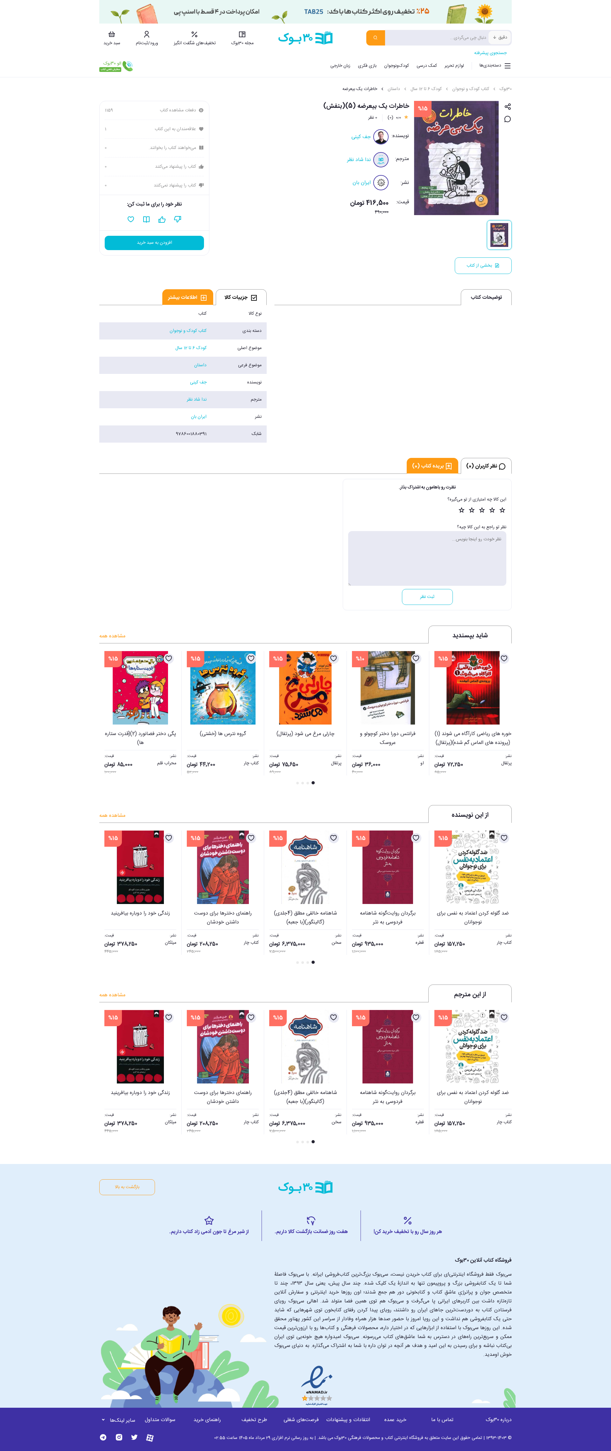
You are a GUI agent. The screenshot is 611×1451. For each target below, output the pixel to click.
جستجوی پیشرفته (490, 53)
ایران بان (362, 183)
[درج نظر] (508, 119)
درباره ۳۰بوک (499, 1420)
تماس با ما (442, 1420)
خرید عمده (395, 1420)
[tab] (241, 297)
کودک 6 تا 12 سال (426, 89)
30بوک (506, 89)
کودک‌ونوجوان (396, 66)
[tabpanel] (183, 374)
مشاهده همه (112, 636)
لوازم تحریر (454, 66)
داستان (394, 89)
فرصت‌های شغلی (301, 1420)
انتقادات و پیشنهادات (348, 1420)
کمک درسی (427, 66)
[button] (107, 718)
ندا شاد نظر (359, 160)
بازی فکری (367, 66)
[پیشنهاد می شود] (162, 219)
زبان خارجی (340, 66)
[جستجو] (375, 38)
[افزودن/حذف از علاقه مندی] (504, 659)
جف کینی (361, 137)
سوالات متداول (160, 1420)
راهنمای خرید (207, 1420)
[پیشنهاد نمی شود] (178, 219)
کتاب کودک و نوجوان (470, 89)
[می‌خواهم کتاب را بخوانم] (147, 219)
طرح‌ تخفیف (254, 1420)
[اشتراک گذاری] (508, 107)
